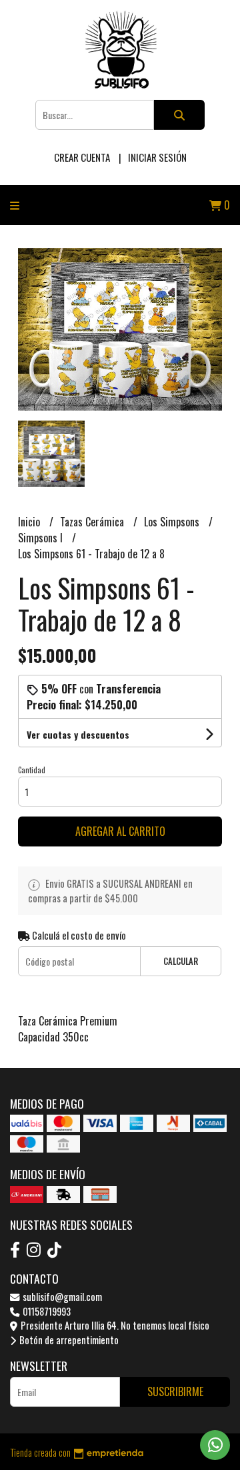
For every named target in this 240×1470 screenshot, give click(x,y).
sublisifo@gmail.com (61, 1297)
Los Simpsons (173, 522)
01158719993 (46, 1311)
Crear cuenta (82, 157)
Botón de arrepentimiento (68, 1340)
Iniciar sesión (157, 157)
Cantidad (31, 770)
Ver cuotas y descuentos (78, 734)
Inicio (30, 522)
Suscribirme (175, 1391)
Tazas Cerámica (93, 522)
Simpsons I (41, 538)
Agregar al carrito (120, 831)
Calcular (180, 961)
